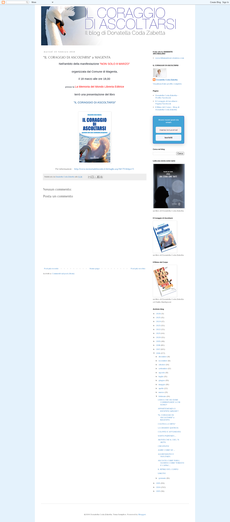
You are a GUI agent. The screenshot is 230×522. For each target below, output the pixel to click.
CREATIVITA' (163, 446)
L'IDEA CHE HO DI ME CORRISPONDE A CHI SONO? (169, 402)
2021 (158, 333)
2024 (158, 321)
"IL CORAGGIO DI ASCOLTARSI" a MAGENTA (166, 417)
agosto (162, 372)
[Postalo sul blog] (92, 176)
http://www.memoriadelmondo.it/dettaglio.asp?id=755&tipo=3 (103, 169)
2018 (158, 345)
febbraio (163, 396)
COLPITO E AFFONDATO (169, 431)
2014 (158, 487)
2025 (158, 317)
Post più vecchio (138, 268)
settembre (163, 368)
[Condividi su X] (95, 176)
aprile (161, 388)
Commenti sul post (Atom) (63, 273)
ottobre (162, 364)
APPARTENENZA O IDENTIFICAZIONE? (168, 409)
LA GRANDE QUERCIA (168, 428)
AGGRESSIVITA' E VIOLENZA (166, 455)
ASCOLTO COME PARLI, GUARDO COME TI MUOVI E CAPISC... (171, 462)
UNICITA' (162, 473)
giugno (162, 380)
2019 (158, 341)
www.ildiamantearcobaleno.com (169, 58)
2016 (158, 353)
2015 (158, 483)
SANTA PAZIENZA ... (167, 436)
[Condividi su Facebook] (98, 176)
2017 (158, 349)
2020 (158, 337)
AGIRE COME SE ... (166, 450)
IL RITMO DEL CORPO (168, 469)
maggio (162, 384)
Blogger (142, 514)
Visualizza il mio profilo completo (167, 84)
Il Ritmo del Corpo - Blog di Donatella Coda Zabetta (167, 108)
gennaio (162, 478)
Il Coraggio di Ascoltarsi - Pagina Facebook (166, 102)
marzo (162, 392)
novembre (163, 360)
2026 (158, 313)
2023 (158, 325)
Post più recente (51, 268)
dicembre (163, 356)
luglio (161, 376)
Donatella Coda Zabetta (167, 80)
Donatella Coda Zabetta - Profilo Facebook (166, 96)
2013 (158, 491)
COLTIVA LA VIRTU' (166, 424)
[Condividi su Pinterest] (101, 176)
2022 (158, 329)
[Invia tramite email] (89, 176)
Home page (94, 268)
